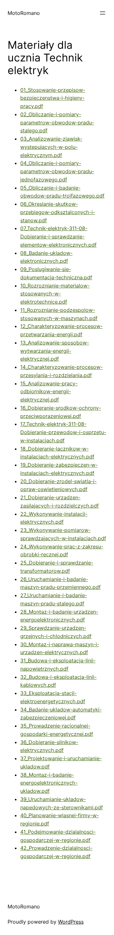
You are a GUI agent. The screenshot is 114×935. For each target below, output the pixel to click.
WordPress (71, 922)
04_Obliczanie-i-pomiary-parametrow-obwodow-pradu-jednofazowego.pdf (57, 171)
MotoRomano (24, 13)
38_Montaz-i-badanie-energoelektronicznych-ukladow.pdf (49, 783)
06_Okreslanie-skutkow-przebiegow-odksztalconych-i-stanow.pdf (57, 212)
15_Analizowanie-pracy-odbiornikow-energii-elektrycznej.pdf (49, 391)
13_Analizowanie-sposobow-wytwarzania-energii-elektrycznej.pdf (54, 350)
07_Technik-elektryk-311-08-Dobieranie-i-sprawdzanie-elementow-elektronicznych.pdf (58, 236)
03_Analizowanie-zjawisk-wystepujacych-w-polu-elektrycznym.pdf (51, 147)
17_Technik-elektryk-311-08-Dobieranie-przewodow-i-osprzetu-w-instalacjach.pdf (63, 432)
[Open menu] (102, 13)
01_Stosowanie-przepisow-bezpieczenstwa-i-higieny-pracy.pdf (52, 98)
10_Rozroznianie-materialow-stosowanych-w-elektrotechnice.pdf (55, 293)
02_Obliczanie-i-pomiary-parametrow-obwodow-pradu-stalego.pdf (57, 122)
